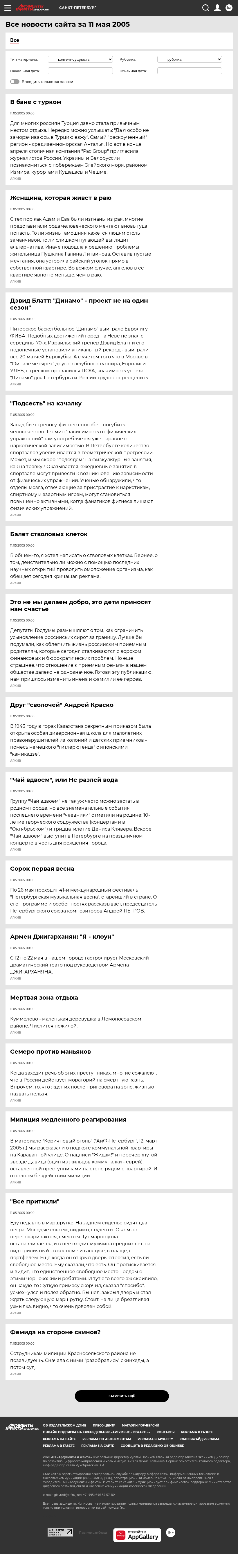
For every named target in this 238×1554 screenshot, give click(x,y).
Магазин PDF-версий (140, 1425)
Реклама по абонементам (106, 1439)
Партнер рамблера (93, 1532)
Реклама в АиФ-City (155, 1439)
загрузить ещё (122, 1396)
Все (14, 40)
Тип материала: (24, 59)
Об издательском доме (64, 1425)
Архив (15, 178)
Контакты (165, 1432)
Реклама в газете (197, 1432)
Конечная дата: (133, 71)
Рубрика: (128, 59)
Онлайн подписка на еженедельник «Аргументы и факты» (96, 1432)
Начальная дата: (25, 71)
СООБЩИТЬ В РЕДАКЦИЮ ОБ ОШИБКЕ (152, 1446)
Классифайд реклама (199, 1439)
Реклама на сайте (59, 1439)
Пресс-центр (104, 1425)
